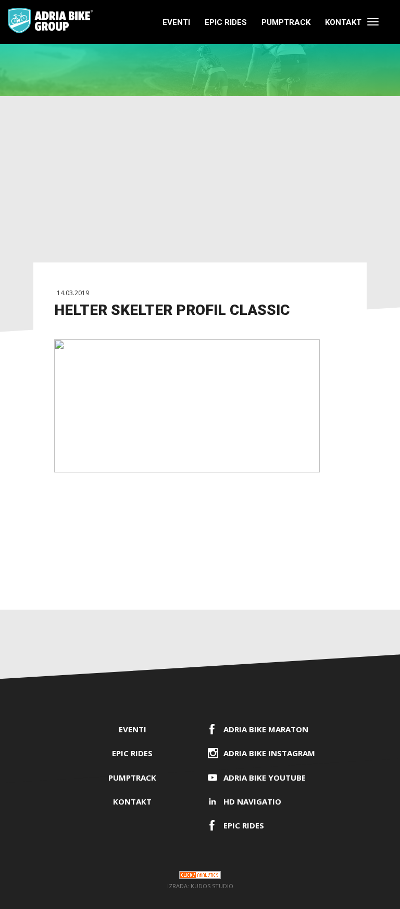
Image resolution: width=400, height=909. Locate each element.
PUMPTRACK (285, 22)
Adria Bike (50, 20)
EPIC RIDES (226, 22)
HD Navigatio (252, 801)
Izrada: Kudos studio (200, 886)
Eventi (176, 22)
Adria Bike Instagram (269, 753)
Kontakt (343, 22)
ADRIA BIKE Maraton (265, 729)
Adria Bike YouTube (264, 777)
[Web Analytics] (200, 876)
